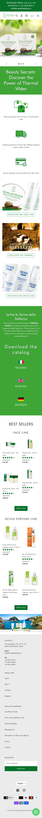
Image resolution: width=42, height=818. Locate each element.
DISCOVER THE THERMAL (21, 255)
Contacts (8, 690)
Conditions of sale (11, 712)
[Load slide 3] (23, 63)
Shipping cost (9, 729)
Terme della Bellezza (18, 810)
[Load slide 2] (21, 63)
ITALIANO (21, 367)
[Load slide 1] (19, 63)
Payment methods (11, 723)
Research (8, 696)
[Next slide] (35, 63)
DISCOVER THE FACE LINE (21, 214)
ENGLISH (21, 386)
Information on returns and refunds (16, 735)
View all (21, 508)
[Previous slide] (6, 63)
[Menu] (38, 15)
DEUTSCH (21, 405)
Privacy (7, 741)
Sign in (7, 684)
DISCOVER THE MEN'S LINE (21, 296)
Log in (7, 678)
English (20, 783)
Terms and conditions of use (14, 717)
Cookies (7, 747)
